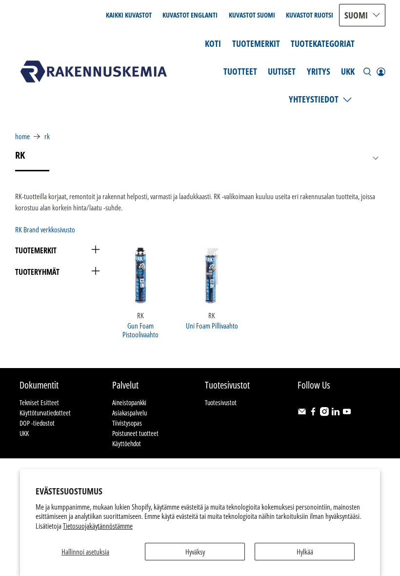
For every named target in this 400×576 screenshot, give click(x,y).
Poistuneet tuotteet (135, 433)
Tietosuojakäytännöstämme (98, 526)
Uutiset (282, 71)
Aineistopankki (129, 402)
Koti (213, 43)
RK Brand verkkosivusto (45, 229)
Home (22, 136)
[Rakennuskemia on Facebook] (313, 413)
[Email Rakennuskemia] (302, 413)
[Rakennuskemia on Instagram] (324, 413)
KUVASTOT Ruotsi (309, 15)
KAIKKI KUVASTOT (129, 15)
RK (47, 136)
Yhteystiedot (314, 99)
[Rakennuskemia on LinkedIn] (335, 413)
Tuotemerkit (256, 43)
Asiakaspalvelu (129, 412)
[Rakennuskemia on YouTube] (346, 413)
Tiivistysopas (127, 423)
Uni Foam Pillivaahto (212, 325)
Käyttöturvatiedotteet (45, 412)
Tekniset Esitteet (39, 402)
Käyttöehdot (126, 443)
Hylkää (305, 551)
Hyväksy (195, 551)
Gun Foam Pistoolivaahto (140, 330)
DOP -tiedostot (37, 423)
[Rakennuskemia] (93, 71)
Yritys (318, 71)
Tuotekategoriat (323, 43)
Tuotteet (240, 71)
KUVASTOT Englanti (190, 15)
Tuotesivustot (221, 402)
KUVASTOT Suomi (252, 15)
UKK (348, 71)
